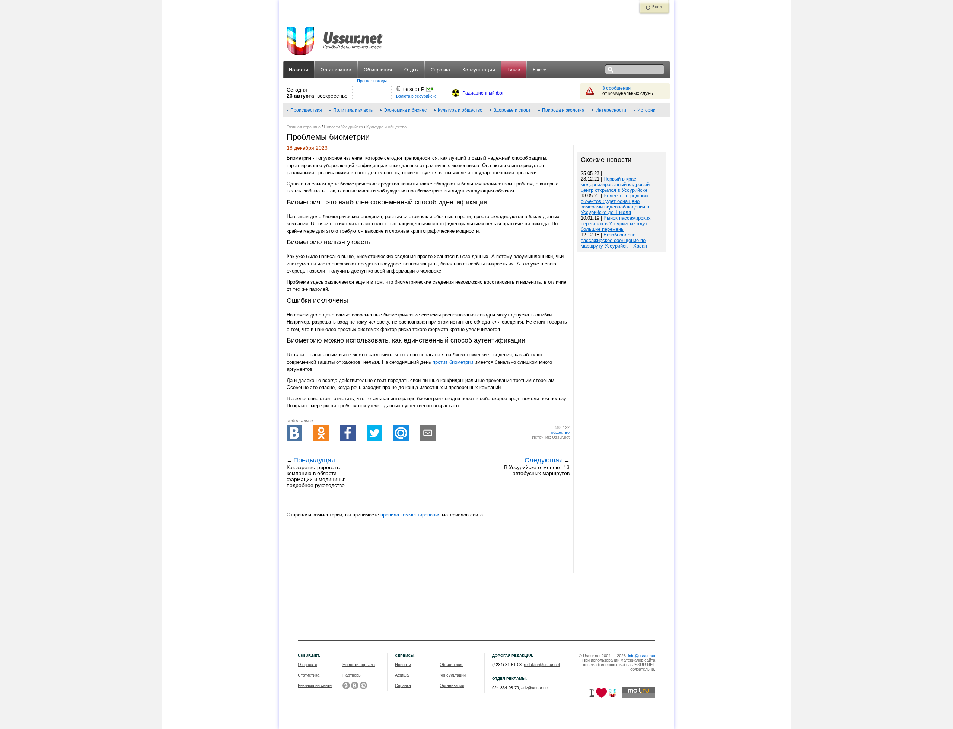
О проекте (307, 664)
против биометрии (453, 362)
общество (560, 432)
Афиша (402, 675)
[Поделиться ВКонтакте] (294, 433)
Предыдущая (314, 460)
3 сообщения (616, 88)
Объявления (378, 70)
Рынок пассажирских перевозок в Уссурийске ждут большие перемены (616, 223)
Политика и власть (353, 110)
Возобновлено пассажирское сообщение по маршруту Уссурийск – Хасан (614, 240)
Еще (537, 70)
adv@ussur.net (535, 687)
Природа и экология (563, 110)
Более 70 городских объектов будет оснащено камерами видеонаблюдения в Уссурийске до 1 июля (615, 204)
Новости (298, 70)
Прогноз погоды (372, 81)
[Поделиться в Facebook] (348, 433)
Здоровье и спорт (512, 110)
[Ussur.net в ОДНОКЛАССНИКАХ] (346, 685)
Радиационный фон (483, 93)
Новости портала (358, 664)
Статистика (308, 675)
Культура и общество (460, 110)
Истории (646, 110)
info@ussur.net (641, 655)
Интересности (611, 110)
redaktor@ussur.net (542, 664)
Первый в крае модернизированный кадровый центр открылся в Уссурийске (615, 184)
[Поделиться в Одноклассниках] (321, 433)
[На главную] (335, 37)
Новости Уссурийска (343, 127)
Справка (440, 70)
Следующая (544, 460)
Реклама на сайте (315, 685)
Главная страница (304, 127)
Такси (513, 70)
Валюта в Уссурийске (416, 96)
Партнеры (351, 675)
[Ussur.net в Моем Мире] (363, 685)
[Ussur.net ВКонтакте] (354, 685)
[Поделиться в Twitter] (374, 433)
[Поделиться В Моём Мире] (401, 433)
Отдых (411, 70)
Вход (657, 7)
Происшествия (306, 110)
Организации (336, 70)
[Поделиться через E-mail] (428, 433)
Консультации (478, 70)
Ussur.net (561, 437)
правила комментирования (410, 515)
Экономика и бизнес (405, 110)
